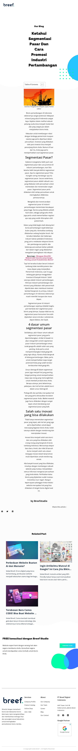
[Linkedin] (68, 715)
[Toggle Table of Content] (41, 84)
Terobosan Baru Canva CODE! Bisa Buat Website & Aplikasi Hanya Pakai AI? (21, 613)
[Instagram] (58, 715)
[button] (67, 645)
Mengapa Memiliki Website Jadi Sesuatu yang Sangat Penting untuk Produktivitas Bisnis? (39, 258)
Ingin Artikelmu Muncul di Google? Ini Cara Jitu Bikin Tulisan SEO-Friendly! (55, 569)
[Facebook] (63, 715)
